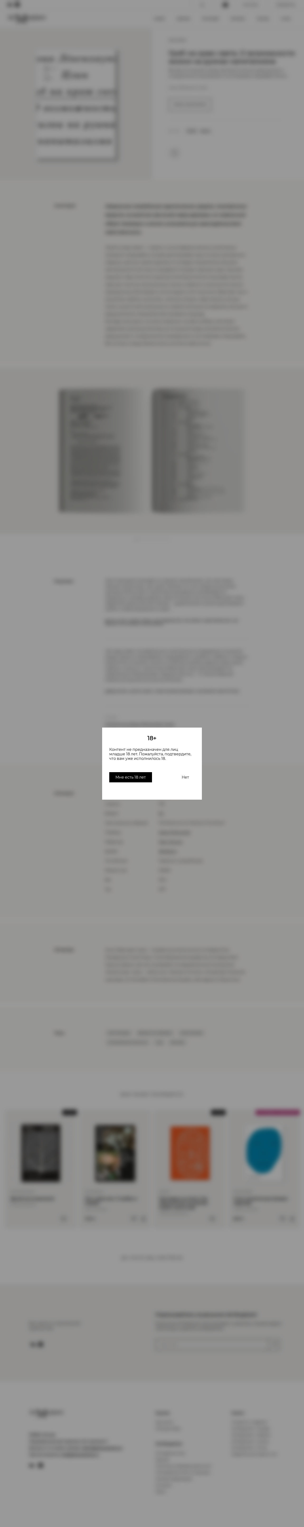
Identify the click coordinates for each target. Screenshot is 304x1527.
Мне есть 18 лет (130, 777)
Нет (185, 777)
